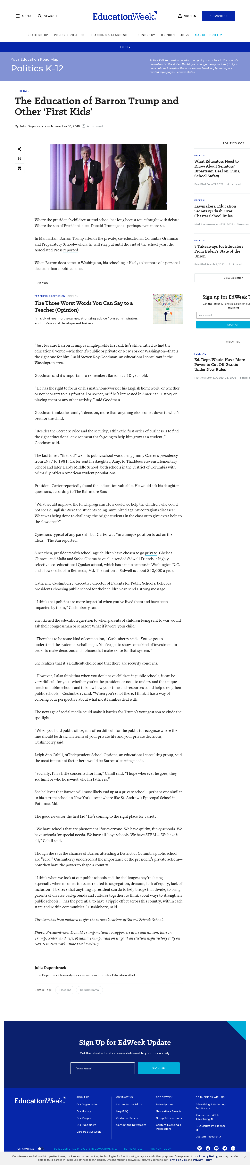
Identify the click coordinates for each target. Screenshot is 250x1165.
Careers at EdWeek (89, 1131)
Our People (84, 1118)
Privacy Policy (160, 1148)
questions (43, 491)
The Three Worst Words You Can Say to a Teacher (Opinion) (84, 306)
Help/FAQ (122, 1111)
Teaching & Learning (109, 34)
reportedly (72, 485)
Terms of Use (133, 1148)
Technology (144, 34)
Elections (65, 989)
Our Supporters (86, 1124)
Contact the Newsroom (131, 1124)
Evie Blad (200, 184)
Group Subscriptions (169, 1118)
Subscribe (219, 16)
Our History (84, 1111)
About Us (83, 1097)
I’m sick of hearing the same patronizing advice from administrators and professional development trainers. (86, 321)
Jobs (185, 34)
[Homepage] (125, 16)
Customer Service (127, 1118)
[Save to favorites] (19, 158)
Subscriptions (164, 1104)
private (151, 552)
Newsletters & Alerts (168, 1111)
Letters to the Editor (129, 1104)
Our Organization (87, 1104)
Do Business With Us (210, 1097)
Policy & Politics (69, 34)
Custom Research (207, 1136)
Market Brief (207, 34)
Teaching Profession (50, 296)
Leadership (38, 34)
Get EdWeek (164, 1097)
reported (70, 250)
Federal (22, 91)
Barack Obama (89, 989)
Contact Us (124, 1097)
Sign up (158, 1068)
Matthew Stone (204, 377)
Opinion (168, 34)
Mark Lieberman (204, 224)
